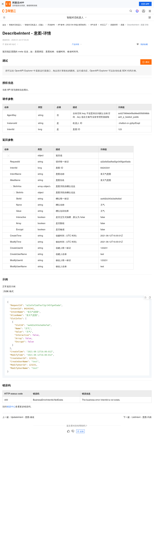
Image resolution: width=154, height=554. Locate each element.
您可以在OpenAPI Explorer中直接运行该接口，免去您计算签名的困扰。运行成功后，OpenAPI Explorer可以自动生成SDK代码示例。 (71, 70)
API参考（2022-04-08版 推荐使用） (72, 24)
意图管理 (114, 24)
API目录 (93, 24)
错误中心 (11, 406)
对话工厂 (103, 24)
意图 (122, 24)
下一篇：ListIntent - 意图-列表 (137, 417)
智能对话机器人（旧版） (35, 24)
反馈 (82, 431)
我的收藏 (144, 44)
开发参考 (51, 24)
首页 (4, 24)
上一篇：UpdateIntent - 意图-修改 (18, 417)
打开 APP (145, 4)
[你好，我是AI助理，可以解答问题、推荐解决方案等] (137, 11)
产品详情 (75, 44)
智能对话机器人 (15, 24)
